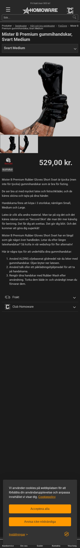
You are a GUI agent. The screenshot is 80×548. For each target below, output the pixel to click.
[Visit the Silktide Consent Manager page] (66, 534)
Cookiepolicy (47, 497)
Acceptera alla (40, 508)
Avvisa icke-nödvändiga (40, 521)
